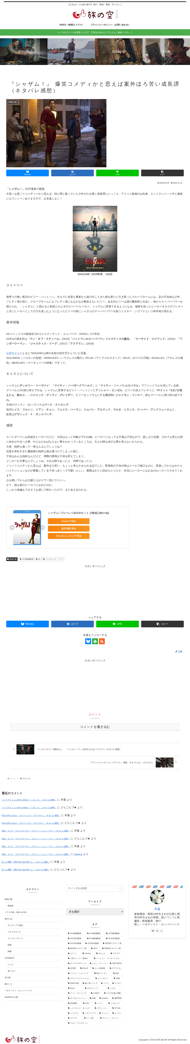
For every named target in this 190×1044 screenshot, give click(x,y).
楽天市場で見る (68, 528)
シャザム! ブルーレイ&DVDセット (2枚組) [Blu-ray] (78, 512)
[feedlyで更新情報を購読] (95, 641)
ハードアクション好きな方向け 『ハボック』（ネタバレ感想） (29, 800)
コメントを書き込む (95, 727)
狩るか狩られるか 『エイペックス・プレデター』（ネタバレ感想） (31, 815)
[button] (162, 173)
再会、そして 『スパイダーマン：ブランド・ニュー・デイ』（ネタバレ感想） (36, 831)
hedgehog (78, 854)
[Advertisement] (95, 589)
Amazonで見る (69, 521)
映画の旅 (13, 559)
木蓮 (157, 909)
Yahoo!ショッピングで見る (69, 536)
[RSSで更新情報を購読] (102, 641)
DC (39, 559)
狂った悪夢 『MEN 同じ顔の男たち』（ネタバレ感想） (26, 862)
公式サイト (13, 353)
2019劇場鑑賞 (27, 559)
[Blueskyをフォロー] (88, 641)
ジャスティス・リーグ (54, 559)
